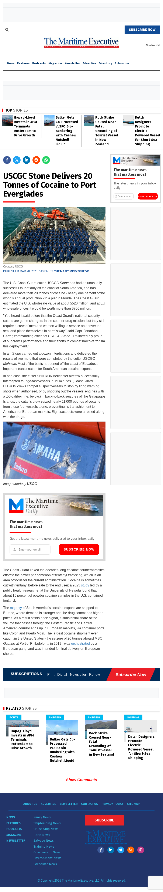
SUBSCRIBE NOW (142, 30)
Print (50, 674)
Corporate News (45, 864)
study (85, 585)
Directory (105, 63)
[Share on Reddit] (36, 160)
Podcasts (39, 63)
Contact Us (89, 804)
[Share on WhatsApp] (46, 160)
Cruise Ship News (46, 829)
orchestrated (80, 643)
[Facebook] (100, 850)
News (10, 817)
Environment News (47, 858)
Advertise (89, 63)
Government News (47, 852)
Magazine (55, 63)
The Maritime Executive (71, 271)
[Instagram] (140, 850)
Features (23, 63)
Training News (44, 846)
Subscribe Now (79, 549)
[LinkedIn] (110, 850)
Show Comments (81, 780)
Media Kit (153, 45)
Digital (62, 674)
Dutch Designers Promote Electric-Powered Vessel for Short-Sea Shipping (147, 130)
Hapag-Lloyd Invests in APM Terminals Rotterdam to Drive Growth (25, 126)
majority (16, 608)
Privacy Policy (112, 804)
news (11, 63)
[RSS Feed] (130, 850)
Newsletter (72, 63)
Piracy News (42, 817)
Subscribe (122, 63)
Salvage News (44, 840)
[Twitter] (120, 850)
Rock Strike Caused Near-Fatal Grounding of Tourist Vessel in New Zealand (106, 130)
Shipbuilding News (47, 823)
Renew (94, 674)
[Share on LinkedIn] (26, 160)
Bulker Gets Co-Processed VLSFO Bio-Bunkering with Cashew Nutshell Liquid (67, 130)
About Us (30, 804)
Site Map (133, 804)
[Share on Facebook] (7, 160)
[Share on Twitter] (17, 160)
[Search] (7, 30)
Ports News (42, 835)
